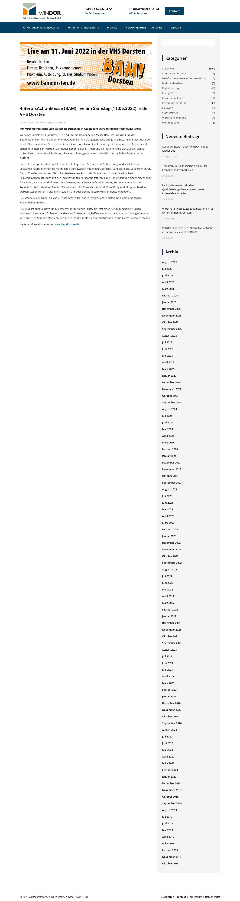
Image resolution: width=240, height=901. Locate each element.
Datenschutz (212, 897)
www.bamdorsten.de (66, 224)
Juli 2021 (167, 656)
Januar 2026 (169, 302)
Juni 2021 (167, 663)
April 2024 (168, 435)
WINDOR (176, 27)
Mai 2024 (167, 429)
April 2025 (168, 362)
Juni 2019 (167, 823)
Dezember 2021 (171, 623)
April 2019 (168, 836)
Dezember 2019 (171, 783)
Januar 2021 (169, 696)
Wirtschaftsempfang (174, 117)
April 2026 (168, 282)
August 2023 (169, 489)
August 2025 (169, 335)
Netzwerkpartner (136, 27)
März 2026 (168, 288)
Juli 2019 (167, 816)
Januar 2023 (169, 536)
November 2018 (171, 856)
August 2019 (169, 810)
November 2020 (171, 709)
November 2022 (171, 549)
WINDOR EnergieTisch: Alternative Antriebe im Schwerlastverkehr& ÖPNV (187, 230)
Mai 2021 (167, 669)
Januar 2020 (169, 776)
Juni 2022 (167, 582)
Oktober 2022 (170, 556)
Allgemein (168, 68)
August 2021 (169, 649)
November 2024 (171, 389)
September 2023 (172, 482)
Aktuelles (157, 27)
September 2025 (172, 329)
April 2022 (168, 596)
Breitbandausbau (172, 83)
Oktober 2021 (170, 636)
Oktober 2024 (170, 395)
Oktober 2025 (170, 322)
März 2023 (168, 522)
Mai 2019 (167, 830)
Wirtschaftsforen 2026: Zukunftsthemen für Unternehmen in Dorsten (187, 210)
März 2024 (168, 442)
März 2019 (168, 843)
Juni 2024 (167, 422)
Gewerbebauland (172, 98)
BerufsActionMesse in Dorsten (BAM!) (184, 78)
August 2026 (169, 262)
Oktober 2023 (170, 476)
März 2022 (168, 603)
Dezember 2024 (171, 382)
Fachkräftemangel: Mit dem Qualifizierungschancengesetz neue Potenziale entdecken (183, 189)
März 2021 (168, 683)
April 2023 (168, 516)
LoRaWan (167, 108)
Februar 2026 (170, 295)
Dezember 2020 (171, 703)
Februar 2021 (170, 689)
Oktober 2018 (170, 863)
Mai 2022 (167, 589)
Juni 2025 (167, 349)
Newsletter (167, 897)
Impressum (195, 897)
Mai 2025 (167, 355)
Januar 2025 (169, 375)
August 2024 (169, 409)
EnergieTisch (169, 93)
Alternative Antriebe (174, 73)
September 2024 (172, 402)
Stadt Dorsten (170, 112)
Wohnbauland (170, 122)
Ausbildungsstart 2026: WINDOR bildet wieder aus (185, 148)
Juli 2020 (167, 736)
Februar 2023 (170, 529)
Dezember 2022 (171, 542)
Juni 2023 (167, 502)
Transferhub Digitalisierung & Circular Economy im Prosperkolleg (184, 168)
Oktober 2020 (170, 716)
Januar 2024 (169, 456)
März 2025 (168, 369)
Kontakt (174, 11)
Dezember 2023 (171, 462)
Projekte (112, 27)
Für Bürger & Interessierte (84, 27)
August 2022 (169, 569)
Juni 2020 (167, 743)
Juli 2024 (167, 415)
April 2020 (168, 756)
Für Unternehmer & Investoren (41, 27)
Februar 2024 (170, 449)
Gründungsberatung (174, 103)
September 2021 (172, 643)
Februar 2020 (170, 770)
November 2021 (171, 629)
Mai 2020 (167, 750)
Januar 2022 (169, 616)
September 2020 (172, 723)
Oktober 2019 (170, 796)
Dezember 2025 (171, 309)
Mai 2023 (167, 509)
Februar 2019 (170, 850)
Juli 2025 (167, 342)
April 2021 (168, 676)
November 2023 (171, 469)
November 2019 (171, 790)
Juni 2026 (167, 275)
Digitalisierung (170, 88)
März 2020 (168, 763)
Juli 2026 (167, 268)
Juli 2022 (167, 576)
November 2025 (171, 315)
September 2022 (172, 562)
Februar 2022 (170, 609)
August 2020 (169, 729)
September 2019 (172, 803)
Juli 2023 (167, 496)
